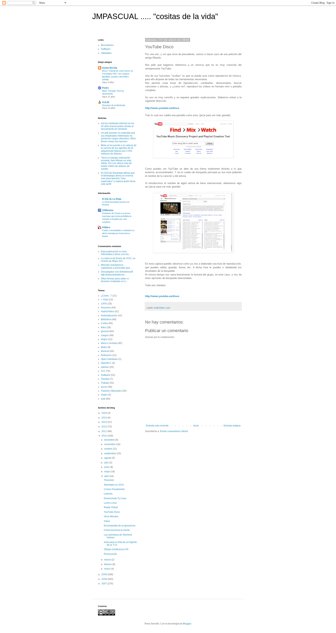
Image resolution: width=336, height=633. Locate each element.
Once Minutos (111, 516)
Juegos (105, 335)
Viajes (104, 394)
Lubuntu (108, 493)
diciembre (109, 439)
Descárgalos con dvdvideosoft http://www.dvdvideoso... (117, 273)
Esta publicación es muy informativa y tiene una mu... (115, 253)
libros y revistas (109, 343)
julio (106, 462)
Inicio (196, 425)
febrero (108, 564)
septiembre (110, 453)
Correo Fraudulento (114, 489)
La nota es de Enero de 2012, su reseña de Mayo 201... (118, 259)
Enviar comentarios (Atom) (174, 431)
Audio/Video (159, 308)
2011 (105, 431)
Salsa (107, 521)
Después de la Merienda (113, 105)
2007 (105, 583)
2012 (105, 426)
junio (107, 467)
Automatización (109, 315)
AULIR (105, 102)
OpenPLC (106, 363)
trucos (104, 387)
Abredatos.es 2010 (114, 484)
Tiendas (105, 379)
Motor (104, 347)
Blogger (187, 623)
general (105, 331)
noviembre (110, 444)
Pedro (105, 88)
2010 (105, 435)
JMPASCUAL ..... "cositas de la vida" (155, 16)
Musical (105, 351)
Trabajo (105, 382)
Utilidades (106, 53)
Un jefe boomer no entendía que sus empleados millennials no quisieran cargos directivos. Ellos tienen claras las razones (118, 137)
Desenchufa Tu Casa (115, 498)
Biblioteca (106, 319)
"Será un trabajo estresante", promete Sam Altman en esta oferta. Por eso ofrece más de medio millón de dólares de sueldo (116, 163)
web (168, 308)
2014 (105, 417)
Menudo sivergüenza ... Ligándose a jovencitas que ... (116, 266)
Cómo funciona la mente (117, 530)
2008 (105, 579)
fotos (103, 327)
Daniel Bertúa (109, 68)
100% (104, 303)
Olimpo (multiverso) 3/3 (116, 549)
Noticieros (106, 355)
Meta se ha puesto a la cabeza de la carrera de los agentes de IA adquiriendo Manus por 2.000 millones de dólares (118, 149)
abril (106, 476)
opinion (105, 367)
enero (107, 568)
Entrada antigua (232, 425)
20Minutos (108, 210)
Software (105, 49)
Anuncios (106, 307)
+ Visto (104, 299)
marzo (107, 559)
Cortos (104, 323)
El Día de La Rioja (111, 199)
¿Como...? (106, 295)
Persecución (110, 554)
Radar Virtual (111, 507)
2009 (105, 574)
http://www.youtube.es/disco (162, 108)
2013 (105, 422)
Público (106, 227)
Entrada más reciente (157, 425)
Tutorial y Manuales (111, 390)
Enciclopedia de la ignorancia (119, 525)
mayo (107, 471)
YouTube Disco (112, 512)
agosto (108, 458)
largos (104, 339)
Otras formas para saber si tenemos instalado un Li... (115, 280)
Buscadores (107, 45)
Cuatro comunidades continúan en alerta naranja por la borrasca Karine (118, 233)
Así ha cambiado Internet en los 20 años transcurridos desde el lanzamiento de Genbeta (117, 126)
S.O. (103, 371)
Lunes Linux (110, 502)
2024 (105, 413)
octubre (108, 448)
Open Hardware (109, 359)
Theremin (109, 480)
